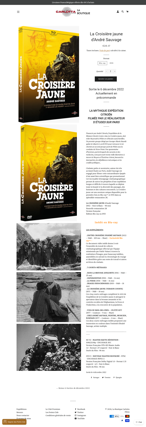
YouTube (81, 418)
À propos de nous (24, 418)
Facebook (81, 409)
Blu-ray (102, 63)
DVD (111, 63)
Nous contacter (23, 415)
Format (106, 58)
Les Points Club (52, 412)
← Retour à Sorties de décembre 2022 (73, 388)
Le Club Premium (53, 409)
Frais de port (104, 50)
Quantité (99, 71)
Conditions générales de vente (58, 415)
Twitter (80, 412)
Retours (20, 412)
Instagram (81, 415)
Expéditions (21, 409)
